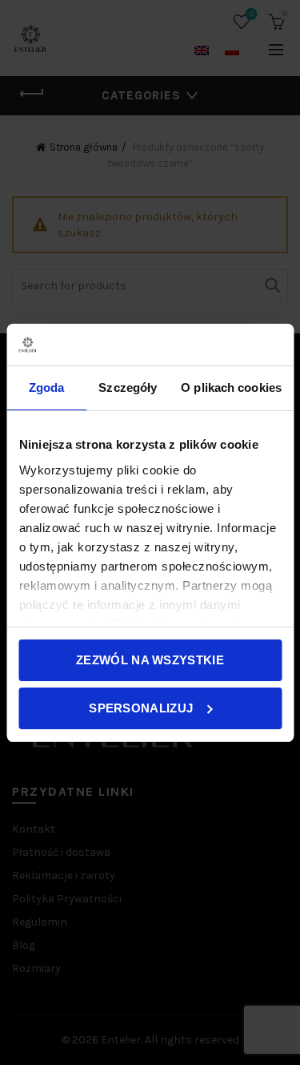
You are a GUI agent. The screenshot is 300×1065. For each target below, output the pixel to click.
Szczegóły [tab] (127, 387)
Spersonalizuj (141, 708)
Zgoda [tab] (47, 387)
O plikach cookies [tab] (231, 387)
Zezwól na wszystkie (150, 660)
